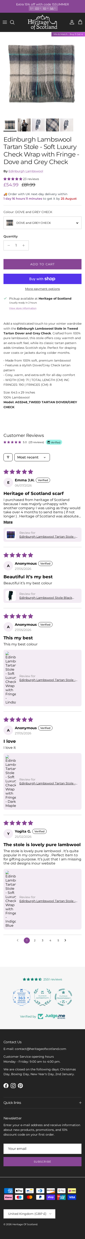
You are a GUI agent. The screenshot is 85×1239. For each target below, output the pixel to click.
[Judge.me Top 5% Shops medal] (63, 997)
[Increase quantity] (25, 245)
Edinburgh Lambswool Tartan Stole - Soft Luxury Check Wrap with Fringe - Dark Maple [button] (48, 783)
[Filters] (8, 457)
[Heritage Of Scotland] (42, 22)
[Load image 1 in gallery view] (42, 74)
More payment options (42, 289)
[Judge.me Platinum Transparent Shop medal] (42, 997)
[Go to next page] (66, 940)
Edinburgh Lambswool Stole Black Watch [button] (45, 598)
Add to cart (42, 264)
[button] (13, 179)
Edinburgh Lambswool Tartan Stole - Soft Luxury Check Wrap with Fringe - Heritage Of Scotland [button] (48, 537)
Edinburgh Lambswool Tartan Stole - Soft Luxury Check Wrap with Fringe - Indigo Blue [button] (48, 901)
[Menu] (5, 22)
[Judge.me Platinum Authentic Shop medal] (21, 997)
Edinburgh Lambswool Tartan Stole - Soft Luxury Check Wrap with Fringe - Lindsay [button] (48, 680)
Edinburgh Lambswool (25, 171)
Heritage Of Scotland (24, 1224)
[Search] (14, 22)
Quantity (10, 236)
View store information (22, 308)
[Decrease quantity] (7, 245)
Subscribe (42, 1161)
